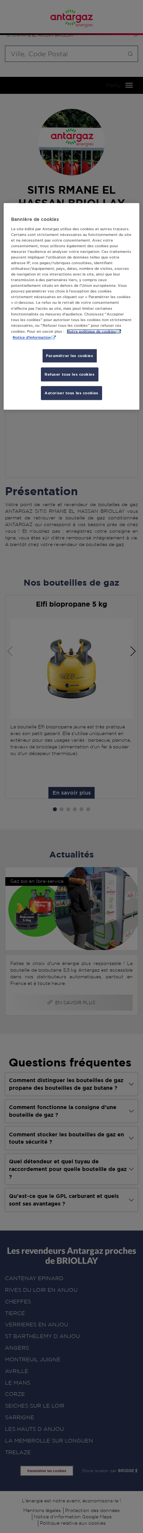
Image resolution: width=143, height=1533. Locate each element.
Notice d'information (32, 337)
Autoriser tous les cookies (71, 393)
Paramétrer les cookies (69, 355)
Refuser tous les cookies (70, 374)
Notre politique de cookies (91, 331)
